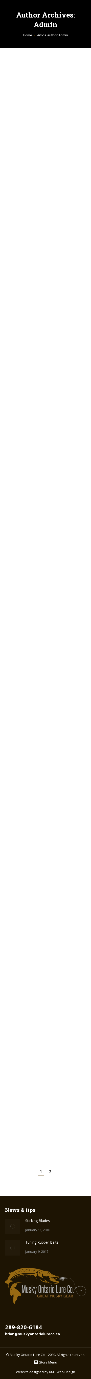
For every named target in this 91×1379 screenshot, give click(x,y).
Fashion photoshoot (41, 667)
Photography (21, 701)
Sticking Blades (35, 132)
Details (52, 273)
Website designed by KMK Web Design (45, 1372)
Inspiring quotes (36, 1000)
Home (27, 35)
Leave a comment (53, 148)
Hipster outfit (31, 884)
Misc (14, 354)
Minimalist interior (41, 435)
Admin (45, 24)
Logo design (29, 776)
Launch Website (38, 397)
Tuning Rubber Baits (42, 220)
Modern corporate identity (38, 315)
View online (38, 273)
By (41, 142)
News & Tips (20, 142)
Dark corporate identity (33, 547)
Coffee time (28, 1116)
